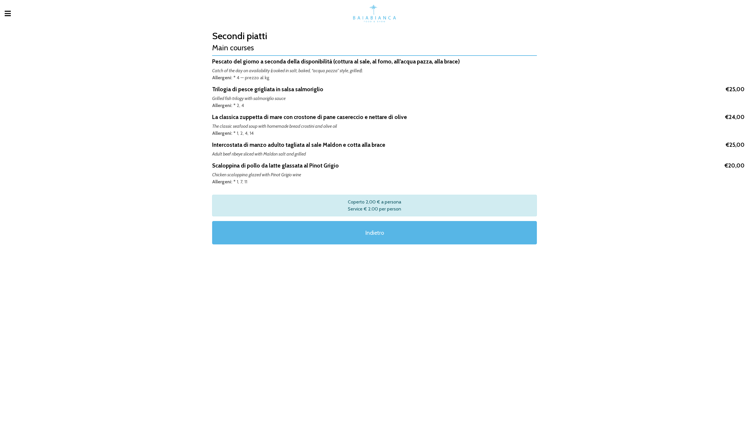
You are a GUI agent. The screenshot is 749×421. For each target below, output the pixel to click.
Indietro (374, 232)
